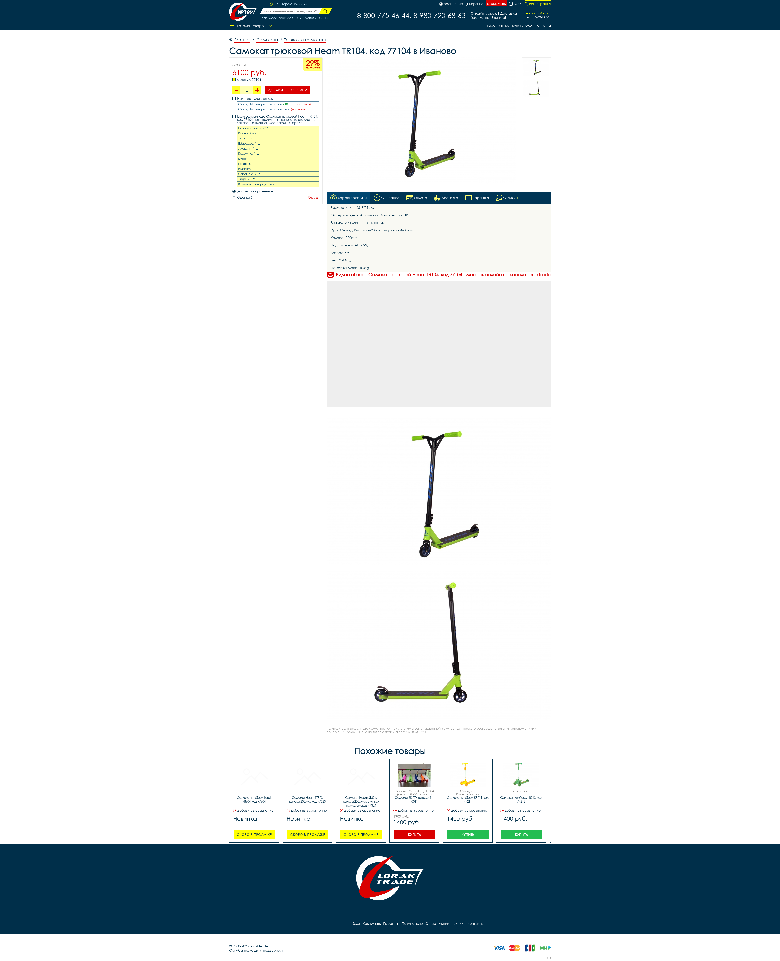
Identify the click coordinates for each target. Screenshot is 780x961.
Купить (414, 834)
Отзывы (313, 197)
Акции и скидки (452, 923)
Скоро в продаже (254, 834)
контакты (543, 25)
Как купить (514, 25)
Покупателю (412, 923)
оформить (496, 3)
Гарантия (495, 25)
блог (529, 25)
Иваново (300, 4)
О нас (430, 923)
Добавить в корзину (287, 90)
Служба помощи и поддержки (256, 950)
